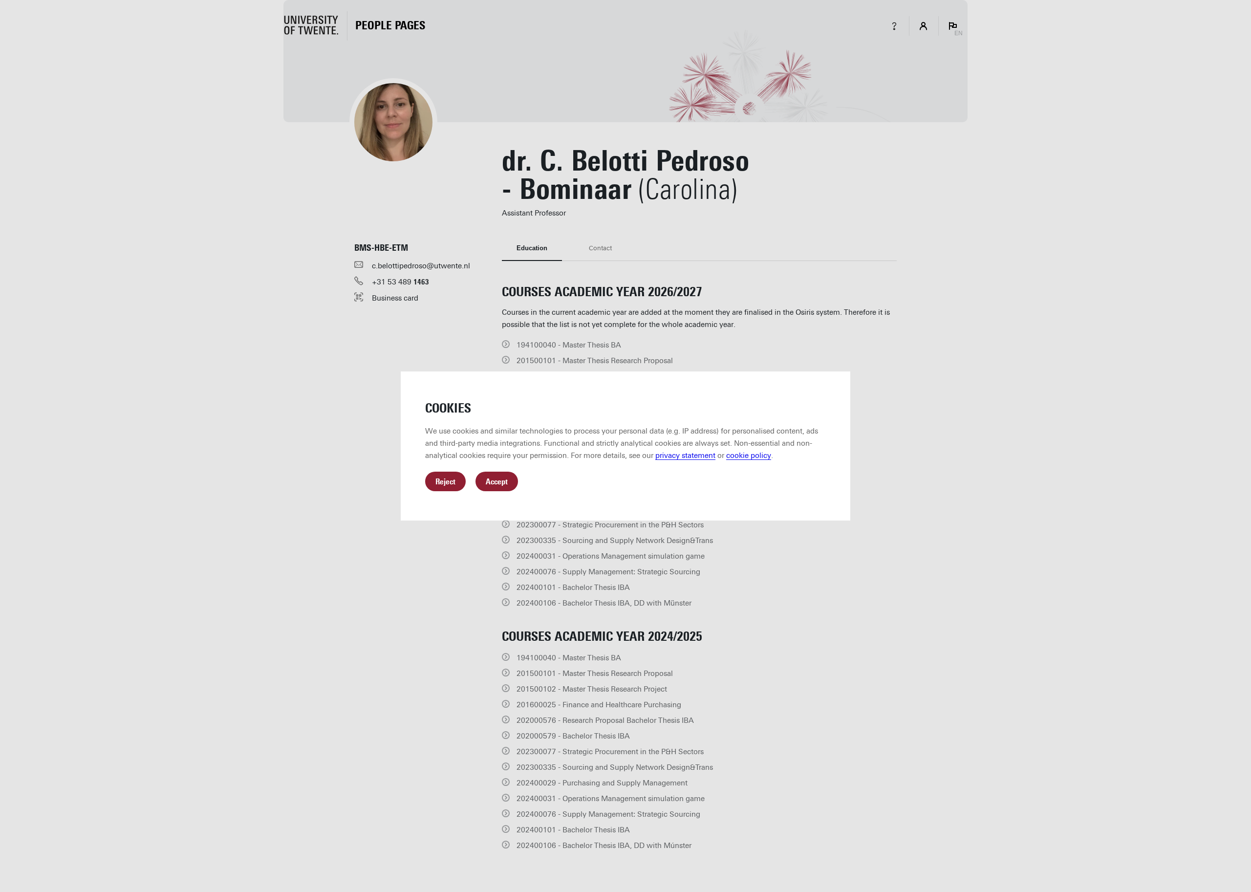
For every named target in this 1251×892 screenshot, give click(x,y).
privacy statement (685, 455)
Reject (445, 481)
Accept (497, 481)
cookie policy (748, 455)
